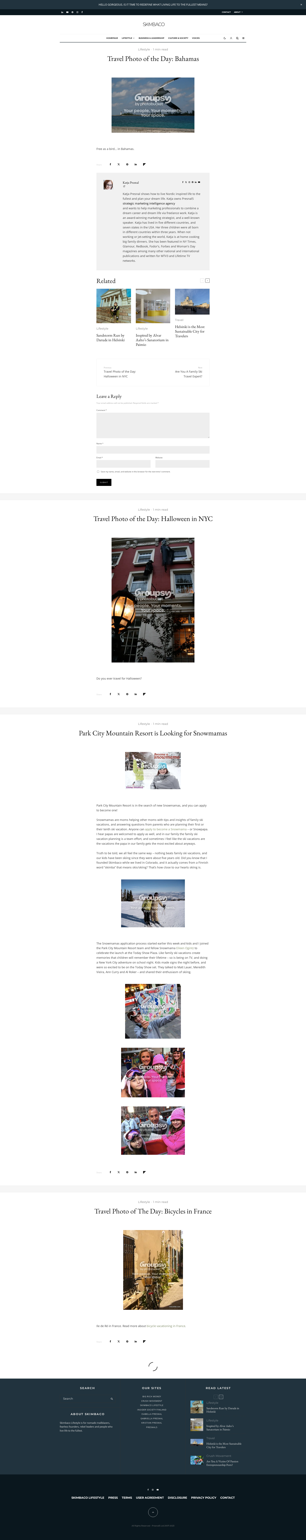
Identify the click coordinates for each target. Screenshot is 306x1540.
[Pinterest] (72, 12)
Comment (101, 410)
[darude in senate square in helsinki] (113, 306)
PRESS (113, 1497)
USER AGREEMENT (150, 1497)
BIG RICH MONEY (151, 1396)
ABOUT (237, 12)
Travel (179, 320)
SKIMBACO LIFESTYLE (151, 1405)
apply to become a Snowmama (166, 829)
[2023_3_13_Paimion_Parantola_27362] (153, 306)
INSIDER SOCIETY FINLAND (151, 1409)
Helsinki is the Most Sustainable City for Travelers (190, 331)
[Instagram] (77, 12)
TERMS (127, 1497)
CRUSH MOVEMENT (151, 1400)
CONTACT (226, 12)
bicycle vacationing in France (166, 1326)
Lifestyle (127, 38)
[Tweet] (118, 164)
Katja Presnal (131, 182)
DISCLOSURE (177, 1497)
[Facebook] (82, 12)
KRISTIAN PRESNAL (151, 1422)
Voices (196, 38)
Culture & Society (178, 38)
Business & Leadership (151, 38)
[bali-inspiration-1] (196, 1460)
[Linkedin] (62, 12)
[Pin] (127, 164)
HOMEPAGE (112, 38)
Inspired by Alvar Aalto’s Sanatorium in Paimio (152, 340)
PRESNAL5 (151, 1427)
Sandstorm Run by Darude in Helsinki (110, 337)
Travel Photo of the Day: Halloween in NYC (120, 372)
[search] (111, 1399)
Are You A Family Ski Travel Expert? (188, 372)
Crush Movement (218, 1456)
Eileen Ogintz (185, 948)
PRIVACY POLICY (203, 1497)
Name (99, 443)
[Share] (110, 164)
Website (159, 457)
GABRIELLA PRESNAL (152, 1418)
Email (99, 457)
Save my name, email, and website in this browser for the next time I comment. (135, 471)
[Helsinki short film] (192, 302)
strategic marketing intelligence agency (149, 203)
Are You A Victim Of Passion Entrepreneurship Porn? (222, 1463)
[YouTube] (67, 12)
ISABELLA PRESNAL (151, 1414)
